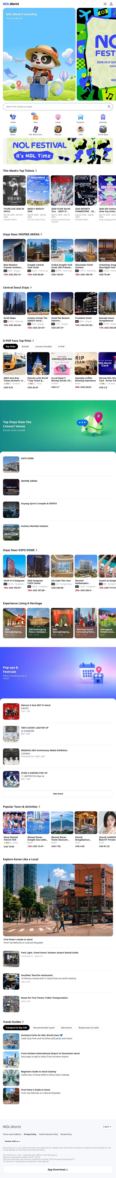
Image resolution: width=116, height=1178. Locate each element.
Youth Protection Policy (48, 1134)
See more (58, 793)
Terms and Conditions (12, 1134)
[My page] (111, 4)
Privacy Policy (30, 1134)
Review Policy (66, 1134)
